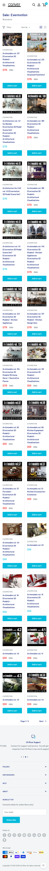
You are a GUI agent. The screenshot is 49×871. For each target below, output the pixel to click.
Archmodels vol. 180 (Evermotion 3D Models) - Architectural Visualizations (35, 127)
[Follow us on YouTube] (24, 835)
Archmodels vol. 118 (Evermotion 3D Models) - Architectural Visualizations (35, 375)
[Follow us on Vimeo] (29, 835)
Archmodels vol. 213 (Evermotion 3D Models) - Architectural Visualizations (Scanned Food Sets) (36, 67)
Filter (9, 27)
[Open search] (33, 4)
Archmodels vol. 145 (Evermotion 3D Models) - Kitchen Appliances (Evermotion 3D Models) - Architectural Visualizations (35, 257)
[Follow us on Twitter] (9, 835)
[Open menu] (4, 5)
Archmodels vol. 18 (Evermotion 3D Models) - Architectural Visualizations (11, 601)
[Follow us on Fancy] (4, 840)
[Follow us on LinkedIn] (34, 835)
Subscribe (11, 820)
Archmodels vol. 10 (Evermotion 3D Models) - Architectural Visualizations (35, 600)
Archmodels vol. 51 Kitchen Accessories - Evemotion (36, 491)
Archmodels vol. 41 (35, 653)
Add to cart (12, 85)
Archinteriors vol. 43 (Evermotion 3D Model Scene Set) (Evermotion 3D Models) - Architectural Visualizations (12, 255)
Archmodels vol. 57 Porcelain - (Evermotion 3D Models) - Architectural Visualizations (11, 496)
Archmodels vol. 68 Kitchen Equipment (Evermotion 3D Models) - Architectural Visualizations (35, 435)
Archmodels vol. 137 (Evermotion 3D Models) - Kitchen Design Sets (35, 318)
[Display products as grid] (41, 27)
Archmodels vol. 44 (35, 700)
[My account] (39, 4)
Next (41, 721)
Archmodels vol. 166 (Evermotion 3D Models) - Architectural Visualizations (35, 194)
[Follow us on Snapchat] (39, 835)
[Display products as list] (45, 27)
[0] (44, 4)
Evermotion (8, 50)
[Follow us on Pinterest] (19, 835)
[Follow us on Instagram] (14, 835)
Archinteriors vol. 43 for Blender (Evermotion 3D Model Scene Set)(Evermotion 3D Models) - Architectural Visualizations (12, 131)
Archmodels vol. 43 (11, 700)
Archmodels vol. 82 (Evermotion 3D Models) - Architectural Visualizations (11, 433)
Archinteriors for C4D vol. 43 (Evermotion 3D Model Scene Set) (12, 191)
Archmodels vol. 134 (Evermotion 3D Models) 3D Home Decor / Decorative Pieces (11, 375)
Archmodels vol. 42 (11, 653)
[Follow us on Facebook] (4, 835)
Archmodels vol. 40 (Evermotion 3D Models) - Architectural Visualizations (11, 548)
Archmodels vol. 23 (35, 545)
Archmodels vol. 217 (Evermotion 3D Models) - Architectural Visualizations (11, 59)
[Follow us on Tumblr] (44, 835)
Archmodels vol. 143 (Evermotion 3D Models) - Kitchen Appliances (11, 318)
